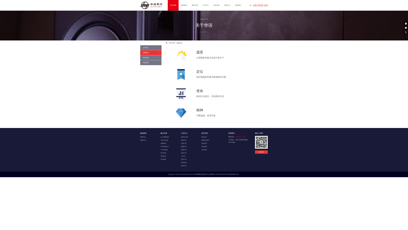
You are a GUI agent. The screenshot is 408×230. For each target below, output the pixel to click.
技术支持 (217, 5)
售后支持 (204, 150)
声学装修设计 (165, 146)
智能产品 (184, 150)
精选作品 (143, 140)
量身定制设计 (205, 140)
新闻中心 (227, 5)
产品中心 (206, 5)
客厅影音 (163, 153)
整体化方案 (184, 137)
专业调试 (204, 146)
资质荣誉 (146, 62)
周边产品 (184, 166)
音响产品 (184, 140)
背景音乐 (163, 156)
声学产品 (184, 159)
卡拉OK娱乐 (164, 150)
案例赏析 (184, 5)
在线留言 (261, 152)
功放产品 (184, 143)
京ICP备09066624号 (232, 174)
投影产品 (184, 153)
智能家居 (163, 143)
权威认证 (204, 137)
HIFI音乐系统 (164, 140)
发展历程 (146, 57)
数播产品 (184, 146)
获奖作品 (143, 137)
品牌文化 (146, 52)
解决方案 (195, 5)
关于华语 (173, 5)
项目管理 (204, 143)
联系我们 (238, 5)
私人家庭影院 (165, 137)
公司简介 (146, 47)
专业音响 (163, 159)
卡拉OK (183, 156)
